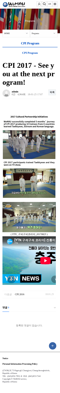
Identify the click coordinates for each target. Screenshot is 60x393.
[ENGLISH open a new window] (49, 4)
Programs (35, 33)
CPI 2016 (19, 294)
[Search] (44, 4)
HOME (7, 33)
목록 (52, 92)
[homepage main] (11, 4)
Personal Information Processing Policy (19, 364)
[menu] (55, 4)
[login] (39, 4)
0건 (13, 94)
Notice (5, 358)
